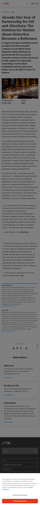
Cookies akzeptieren (20, 501)
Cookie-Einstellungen (20, 495)
